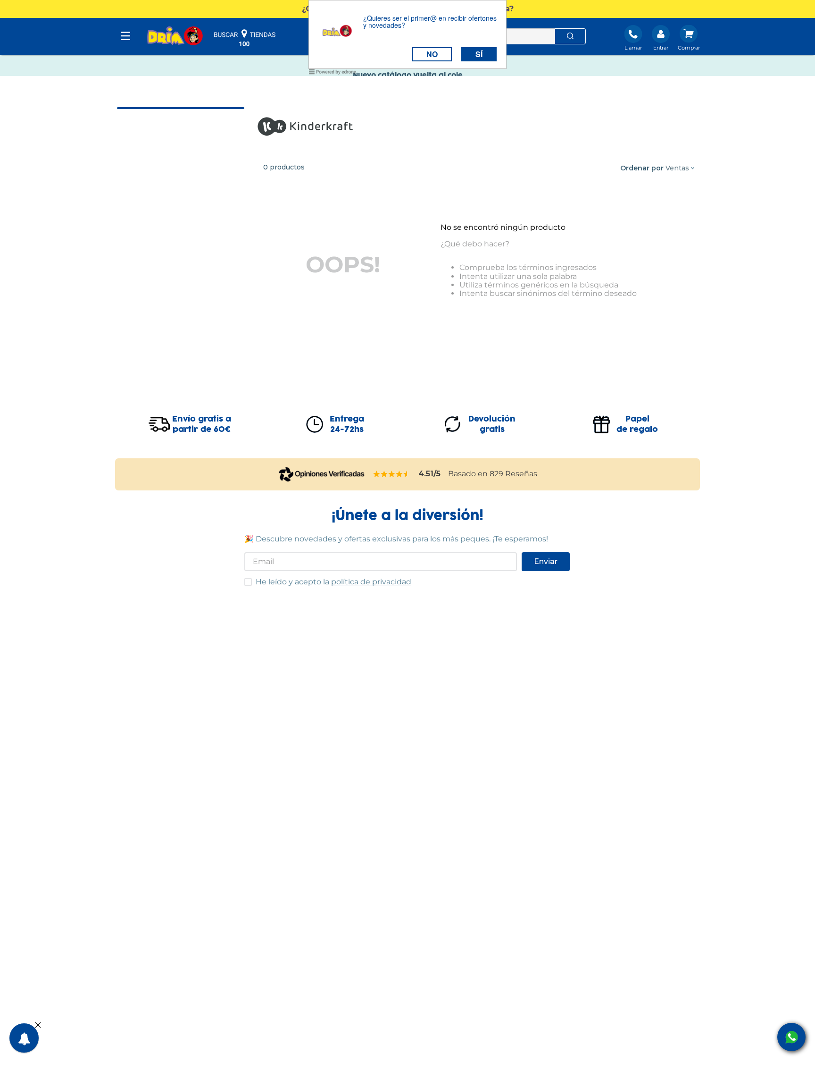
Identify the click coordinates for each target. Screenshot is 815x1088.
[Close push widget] (38, 1026)
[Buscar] (570, 36)
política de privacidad (371, 581)
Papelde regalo (637, 424)
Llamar (633, 47)
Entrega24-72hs (347, 424)
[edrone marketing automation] (332, 73)
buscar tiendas (244, 38)
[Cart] (689, 38)
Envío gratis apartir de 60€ (201, 424)
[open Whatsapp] (791, 1037)
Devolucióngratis (492, 424)
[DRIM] (175, 36)
